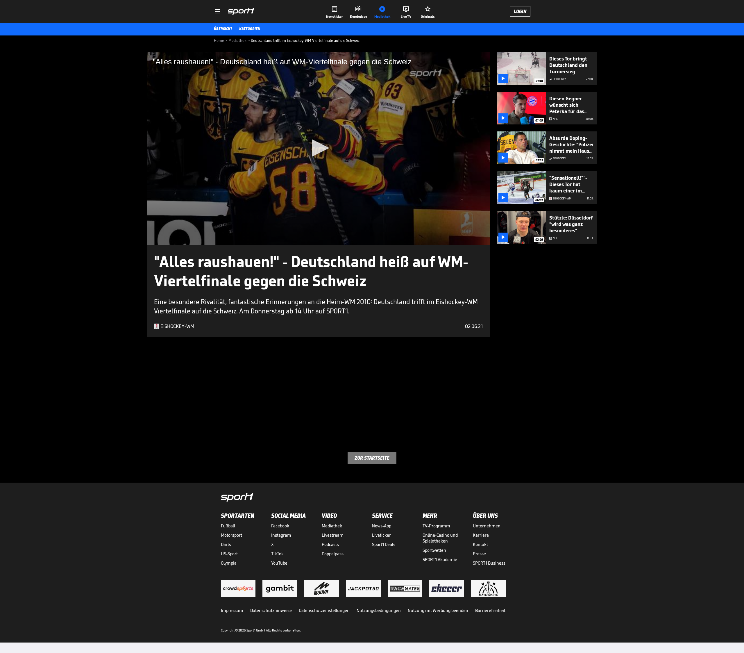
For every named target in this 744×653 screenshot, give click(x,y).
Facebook (280, 526)
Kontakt (480, 544)
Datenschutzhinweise (271, 610)
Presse (479, 553)
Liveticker (381, 535)
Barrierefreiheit (490, 610)
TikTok (277, 553)
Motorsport (231, 535)
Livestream (333, 535)
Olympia (229, 563)
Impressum (232, 610)
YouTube (279, 563)
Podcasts (330, 544)
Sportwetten (434, 550)
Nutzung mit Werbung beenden (438, 610)
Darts (226, 544)
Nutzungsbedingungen (379, 610)
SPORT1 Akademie (440, 559)
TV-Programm (436, 526)
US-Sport (229, 553)
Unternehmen (486, 526)
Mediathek (332, 526)
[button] (318, 148)
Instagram (281, 535)
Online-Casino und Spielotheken (440, 538)
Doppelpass (333, 553)
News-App (381, 526)
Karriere (481, 535)
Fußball (228, 526)
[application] (318, 148)
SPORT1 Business (489, 563)
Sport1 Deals (383, 544)
